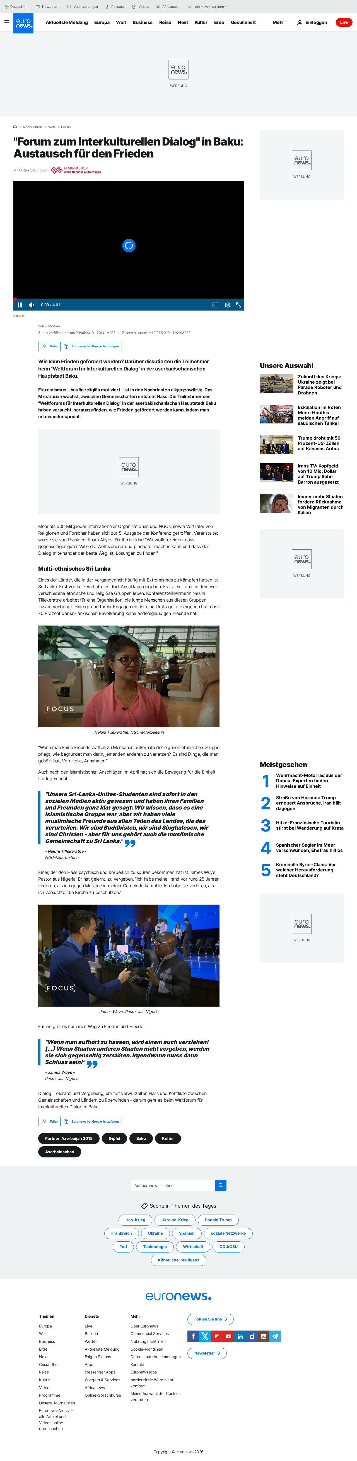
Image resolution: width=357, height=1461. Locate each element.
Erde (219, 22)
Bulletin (91, 1333)
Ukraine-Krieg (175, 1220)
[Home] (15, 127)
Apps (89, 1364)
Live (344, 22)
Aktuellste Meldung (67, 22)
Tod (123, 1246)
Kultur (201, 22)
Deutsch (16, 6)
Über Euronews (144, 1326)
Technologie (155, 1246)
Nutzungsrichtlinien (148, 1341)
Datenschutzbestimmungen (156, 1357)
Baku (141, 1138)
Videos (45, 1387)
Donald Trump (218, 1220)
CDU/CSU (228, 1246)
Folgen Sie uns (98, 1357)
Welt (121, 22)
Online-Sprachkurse (103, 1395)
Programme (49, 1395)
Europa (101, 22)
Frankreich (121, 1233)
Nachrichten (32, 127)
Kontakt (137, 1364)
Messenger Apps (100, 1372)
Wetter (91, 1341)
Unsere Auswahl (286, 366)
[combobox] (218, 6)
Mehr (135, 1316)
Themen (46, 1316)
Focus (66, 127)
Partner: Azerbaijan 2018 (69, 1138)
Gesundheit (243, 22)
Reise (165, 22)
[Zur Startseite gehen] (23, 23)
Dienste (92, 1316)
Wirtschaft (193, 1246)
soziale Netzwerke (228, 1233)
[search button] (190, 6)
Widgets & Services (102, 1379)
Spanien (187, 1233)
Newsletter (204, 1353)
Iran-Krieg (135, 1220)
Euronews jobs (144, 1372)
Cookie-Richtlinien (147, 1349)
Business (142, 22)
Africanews (95, 1387)
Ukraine (155, 1233)
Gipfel (114, 1138)
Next (183, 22)
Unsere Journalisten (57, 1403)
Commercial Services (150, 1333)
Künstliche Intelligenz (178, 1260)
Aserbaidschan (59, 1151)
